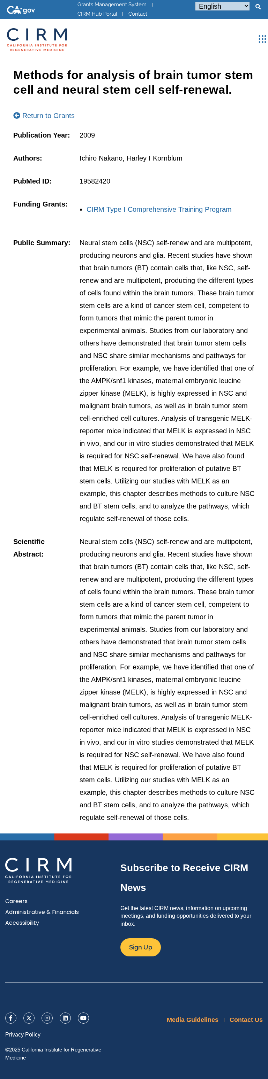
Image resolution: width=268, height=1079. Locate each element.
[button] (258, 7)
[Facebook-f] (10, 1018)
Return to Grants (47, 115)
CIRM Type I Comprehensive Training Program (159, 209)
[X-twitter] (29, 1018)
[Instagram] (47, 1018)
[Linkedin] (65, 1018)
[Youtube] (83, 1018)
